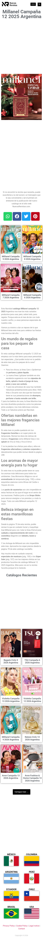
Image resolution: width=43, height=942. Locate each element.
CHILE (32, 889)
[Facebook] (17, 216)
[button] (39, 77)
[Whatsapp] (7, 216)
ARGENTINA (11, 872)
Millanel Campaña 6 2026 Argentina (32, 296)
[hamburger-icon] (33, 4)
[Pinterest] (35, 216)
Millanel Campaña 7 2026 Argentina (11, 296)
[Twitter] (26, 216)
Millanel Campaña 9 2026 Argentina (11, 257)
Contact (21, 929)
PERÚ (32, 872)
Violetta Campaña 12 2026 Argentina (32, 699)
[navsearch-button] (39, 4)
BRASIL (11, 906)
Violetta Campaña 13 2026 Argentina (11, 699)
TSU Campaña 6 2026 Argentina (32, 661)
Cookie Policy (21, 926)
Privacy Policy (9, 926)
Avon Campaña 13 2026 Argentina (11, 776)
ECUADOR (11, 889)
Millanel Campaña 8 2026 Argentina (32, 257)
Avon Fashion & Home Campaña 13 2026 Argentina (32, 778)
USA (32, 906)
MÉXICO (11, 854)
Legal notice (34, 926)
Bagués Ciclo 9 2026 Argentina (10, 661)
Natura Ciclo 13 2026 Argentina (32, 738)
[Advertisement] (21, 45)
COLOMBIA (31, 854)
